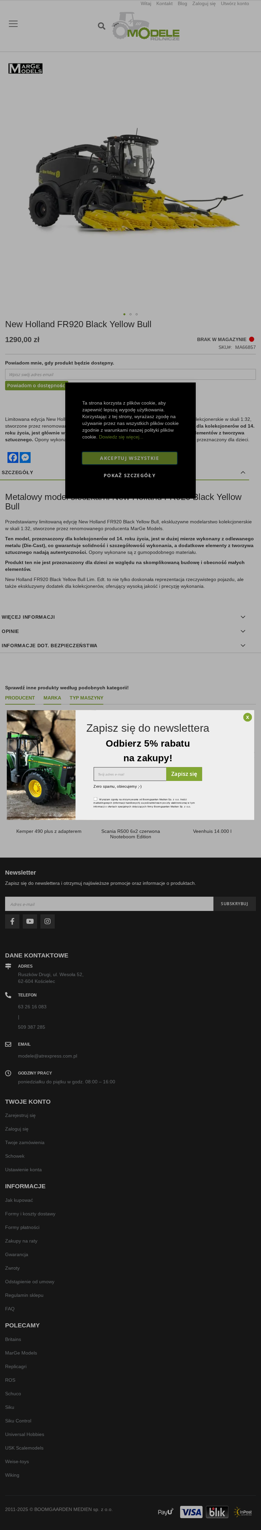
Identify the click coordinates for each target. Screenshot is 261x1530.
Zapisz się (184, 774)
